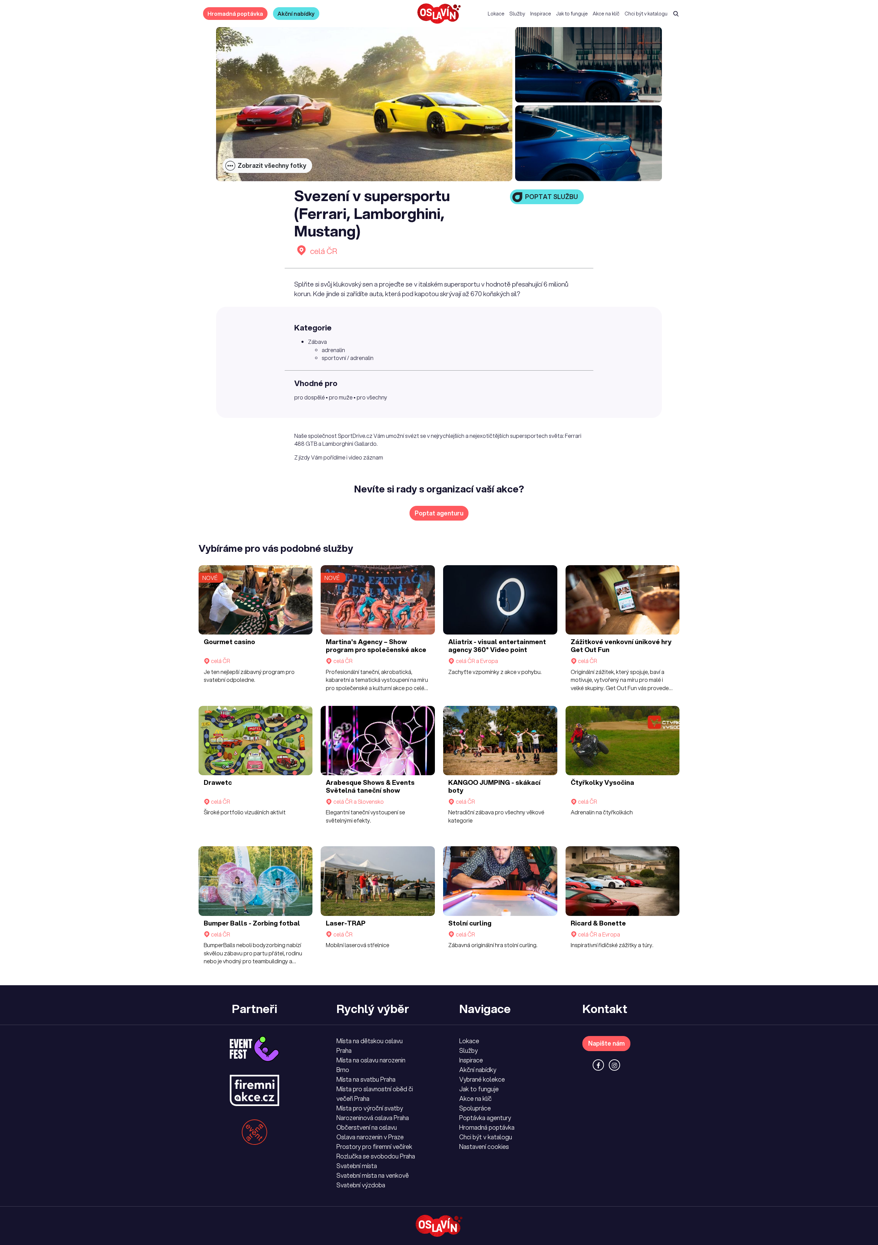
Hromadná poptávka (235, 14)
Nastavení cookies (484, 1146)
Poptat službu (551, 196)
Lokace (496, 13)
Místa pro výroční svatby (369, 1108)
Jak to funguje (572, 13)
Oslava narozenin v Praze (370, 1136)
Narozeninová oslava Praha (372, 1117)
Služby (517, 13)
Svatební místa (356, 1165)
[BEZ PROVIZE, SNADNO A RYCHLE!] (439, 13)
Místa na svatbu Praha (365, 1079)
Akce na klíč (606, 13)
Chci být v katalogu (646, 13)
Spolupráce (475, 1108)
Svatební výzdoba (360, 1184)
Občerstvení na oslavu (366, 1127)
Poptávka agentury (485, 1117)
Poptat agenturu (439, 513)
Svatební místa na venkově (372, 1175)
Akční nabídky (296, 14)
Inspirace (540, 13)
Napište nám (606, 1043)
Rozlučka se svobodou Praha (375, 1156)
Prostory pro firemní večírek (374, 1146)
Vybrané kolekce (482, 1079)
